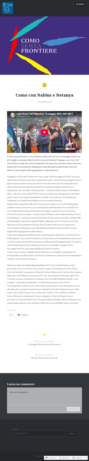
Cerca (14, 429)
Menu (81, 4)
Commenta (73, 409)
